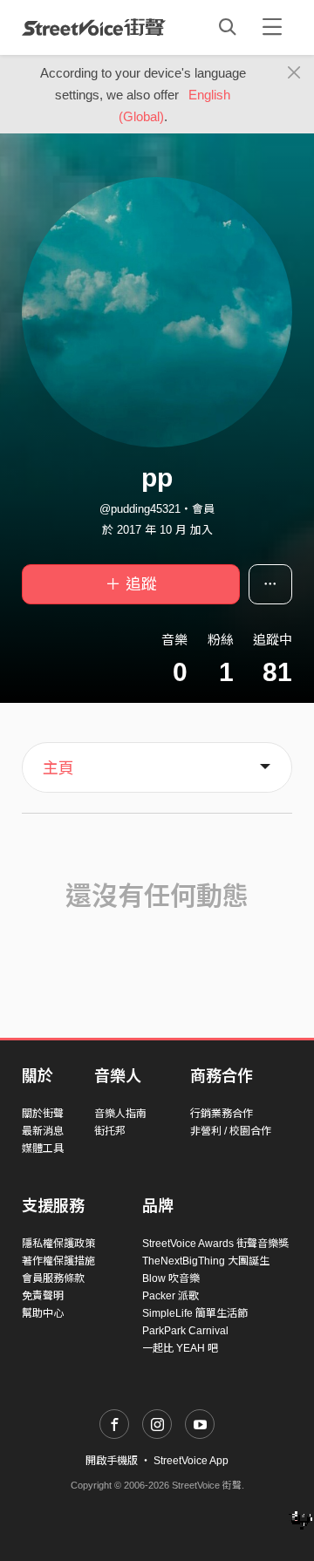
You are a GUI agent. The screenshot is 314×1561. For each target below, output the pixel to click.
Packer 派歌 (170, 1296)
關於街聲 (43, 1114)
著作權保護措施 (58, 1261)
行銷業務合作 (221, 1114)
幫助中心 (43, 1313)
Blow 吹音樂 (171, 1278)
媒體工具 (43, 1148)
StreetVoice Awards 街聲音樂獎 (215, 1243)
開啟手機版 (111, 1461)
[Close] (294, 73)
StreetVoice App (191, 1461)
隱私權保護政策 (58, 1243)
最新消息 (43, 1131)
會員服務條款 (53, 1278)
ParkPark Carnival (185, 1331)
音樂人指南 (120, 1114)
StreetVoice (94, 27)
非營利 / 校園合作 (230, 1131)
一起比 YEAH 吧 (180, 1348)
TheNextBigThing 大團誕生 (206, 1261)
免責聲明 (43, 1296)
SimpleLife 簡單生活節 (195, 1313)
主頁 (58, 768)
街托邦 (110, 1131)
